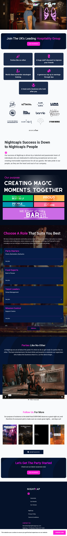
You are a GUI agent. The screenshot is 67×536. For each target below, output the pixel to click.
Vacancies (33, 498)
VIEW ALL (33, 328)
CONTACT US (26, 523)
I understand (59, 532)
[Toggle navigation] (4, 4)
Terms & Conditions (33, 517)
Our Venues (33, 505)
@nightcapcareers (35, 452)
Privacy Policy (32, 514)
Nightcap (30, 510)
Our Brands (33, 501)
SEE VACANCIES (33, 43)
